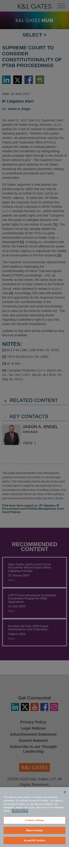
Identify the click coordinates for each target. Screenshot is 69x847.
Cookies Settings (34, 820)
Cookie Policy (20, 811)
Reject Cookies (34, 830)
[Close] (65, 792)
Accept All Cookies (34, 840)
